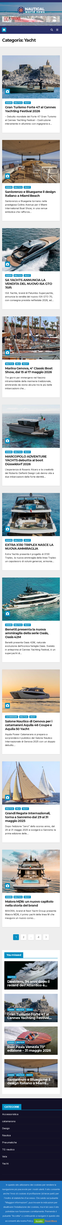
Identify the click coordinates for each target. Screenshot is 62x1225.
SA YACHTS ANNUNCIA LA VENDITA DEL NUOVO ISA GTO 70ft (28, 284)
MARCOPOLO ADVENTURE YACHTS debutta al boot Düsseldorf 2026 (26, 460)
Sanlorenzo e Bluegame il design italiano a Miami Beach (30, 194)
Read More (51, 1221)
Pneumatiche (9, 1142)
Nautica (18, 103)
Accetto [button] (39, 1221)
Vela (18, 364)
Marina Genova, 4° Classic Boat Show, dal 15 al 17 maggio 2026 (28, 370)
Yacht (27, 103)
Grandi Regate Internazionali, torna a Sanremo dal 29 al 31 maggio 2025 (27, 817)
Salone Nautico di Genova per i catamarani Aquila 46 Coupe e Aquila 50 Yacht (28, 725)
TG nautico (8, 1149)
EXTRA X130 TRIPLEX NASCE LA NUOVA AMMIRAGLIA (29, 547)
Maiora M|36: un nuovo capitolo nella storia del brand (29, 903)
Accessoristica (10, 1114)
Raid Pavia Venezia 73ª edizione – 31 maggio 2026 (29, 1049)
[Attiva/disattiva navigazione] (57, 30)
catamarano (11, 717)
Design (9, 103)
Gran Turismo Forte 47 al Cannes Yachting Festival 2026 (30, 109)
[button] (52, 29)
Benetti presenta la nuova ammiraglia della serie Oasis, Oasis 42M (26, 633)
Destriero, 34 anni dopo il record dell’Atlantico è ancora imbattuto (28, 985)
